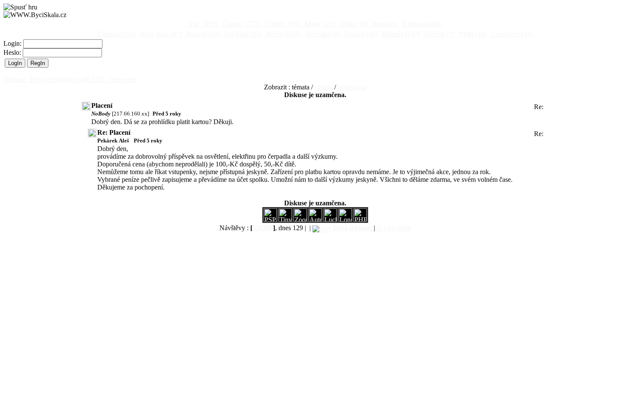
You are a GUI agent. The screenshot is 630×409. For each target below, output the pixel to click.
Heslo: (13, 52)
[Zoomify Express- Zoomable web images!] (300, 219)
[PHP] (345, 219)
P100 (471, 34)
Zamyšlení (510, 34)
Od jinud (242, 34)
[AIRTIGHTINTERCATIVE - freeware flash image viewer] (315, 219)
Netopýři (282, 34)
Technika (321, 34)
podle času (352, 87)
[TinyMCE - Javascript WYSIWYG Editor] (285, 219)
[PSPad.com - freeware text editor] (270, 219)
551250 (262, 227)
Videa (353, 23)
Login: (13, 43)
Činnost (115, 34)
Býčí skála (160, 34)
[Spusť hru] (20, 7)
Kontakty (385, 23)
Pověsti (438, 34)
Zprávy (360, 34)
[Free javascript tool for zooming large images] (330, 219)
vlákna (324, 87)
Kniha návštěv (422, 23)
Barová (202, 34)
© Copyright (394, 227)
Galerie (282, 23)
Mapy (319, 23)
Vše (202, 23)
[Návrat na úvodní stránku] (34, 15)
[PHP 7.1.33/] (360, 219)
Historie (400, 34)
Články (240, 23)
